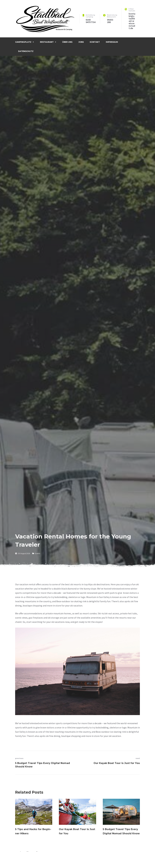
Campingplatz (23, 42)
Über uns (67, 42)
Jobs (81, 42)
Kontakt (95, 42)
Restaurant (47, 42)
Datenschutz (25, 51)
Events (37, 553)
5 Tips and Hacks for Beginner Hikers (33, 831)
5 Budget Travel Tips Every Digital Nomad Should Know (121, 831)
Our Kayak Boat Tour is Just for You (77, 831)
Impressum (112, 42)
